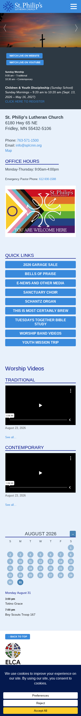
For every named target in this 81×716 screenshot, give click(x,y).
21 (60, 568)
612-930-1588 (47, 179)
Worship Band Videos (41, 333)
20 (50, 568)
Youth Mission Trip (40, 342)
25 (30, 575)
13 (50, 561)
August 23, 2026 (15, 428)
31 (20, 582)
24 (20, 575)
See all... (10, 437)
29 (70, 575)
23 (10, 575)
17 (20, 568)
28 (60, 575)
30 (10, 582)
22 (70, 568)
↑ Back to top (17, 636)
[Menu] (74, 7)
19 (40, 568)
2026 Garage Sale (40, 265)
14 (60, 561)
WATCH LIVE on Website (24, 55)
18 (30, 568)
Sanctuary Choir (40, 292)
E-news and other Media (40, 283)
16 (10, 568)
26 (40, 575)
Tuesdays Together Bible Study (40, 322)
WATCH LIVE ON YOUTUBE (25, 62)
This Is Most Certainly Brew (40, 311)
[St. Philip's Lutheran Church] (29, 6)
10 (20, 561)
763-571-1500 (28, 140)
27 (50, 575)
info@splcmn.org (29, 145)
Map (8, 150)
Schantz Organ (40, 301)
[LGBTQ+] (40, 211)
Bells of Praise (40, 274)
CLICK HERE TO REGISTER (24, 101)
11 (30, 561)
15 (70, 561)
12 (40, 561)
